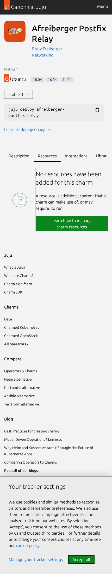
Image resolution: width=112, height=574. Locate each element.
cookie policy (28, 545)
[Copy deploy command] (97, 109)
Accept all (81, 559)
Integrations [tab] (76, 155)
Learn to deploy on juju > (27, 129)
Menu (102, 6)
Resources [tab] (47, 155)
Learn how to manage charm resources (72, 223)
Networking (42, 55)
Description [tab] (18, 155)
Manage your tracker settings (36, 559)
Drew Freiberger (47, 48)
